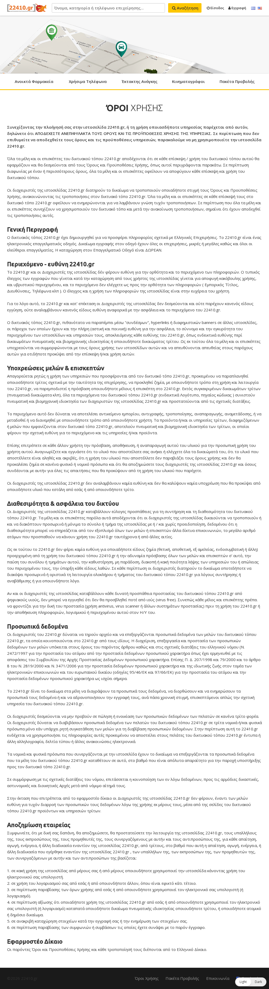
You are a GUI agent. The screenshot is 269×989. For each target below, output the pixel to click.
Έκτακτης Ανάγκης (139, 81)
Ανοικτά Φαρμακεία (34, 81)
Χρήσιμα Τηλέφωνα (88, 81)
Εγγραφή (238, 8)
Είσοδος (217, 8)
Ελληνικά (253, 8)
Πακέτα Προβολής (237, 81)
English (260, 8)
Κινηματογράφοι (188, 81)
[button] (250, 981)
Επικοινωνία (217, 978)
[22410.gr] (26, 8)
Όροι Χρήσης (147, 978)
